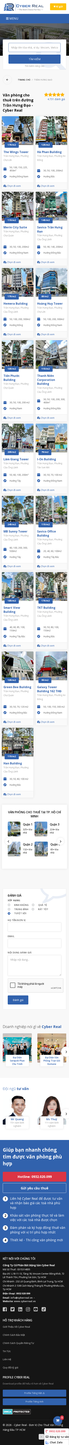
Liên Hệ (7, 1359)
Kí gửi (59, 6)
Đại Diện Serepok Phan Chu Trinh (17, 1060)
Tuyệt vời (20, 913)
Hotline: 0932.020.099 (34, 1176)
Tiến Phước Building (11, 378)
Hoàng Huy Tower (50, 304)
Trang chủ (24, 79)
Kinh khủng (21, 905)
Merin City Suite (15, 227)
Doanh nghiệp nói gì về (32, 1026)
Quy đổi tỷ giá (10, 1367)
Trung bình (21, 909)
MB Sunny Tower (15, 531)
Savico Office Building (46, 534)
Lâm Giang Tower (16, 459)
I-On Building (46, 459)
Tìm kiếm (34, 59)
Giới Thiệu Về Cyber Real (16, 1326)
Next (60, 841)
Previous (8, 841)
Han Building (12, 763)
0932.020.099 (57, 1431)
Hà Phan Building (49, 152)
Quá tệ (42, 905)
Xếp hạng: (14, 900)
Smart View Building (11, 610)
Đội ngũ (16, 1088)
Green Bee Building (17, 687)
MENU (13, 18)
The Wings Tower (16, 152)
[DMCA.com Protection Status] (17, 1411)
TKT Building (46, 608)
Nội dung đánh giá (19, 952)
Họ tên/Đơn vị (17, 920)
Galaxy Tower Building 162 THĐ (49, 689)
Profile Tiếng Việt (33, 1393)
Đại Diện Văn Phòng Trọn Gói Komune (51, 1060)
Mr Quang (17, 1119)
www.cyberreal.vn (25, 1301)
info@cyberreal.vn (21, 1297)
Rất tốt (43, 909)
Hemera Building (15, 304)
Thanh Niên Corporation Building (46, 380)
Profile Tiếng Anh (34, 1401)
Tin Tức (7, 1351)
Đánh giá (18, 1000)
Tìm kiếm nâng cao (34, 66)
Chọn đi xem (13, 185)
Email (11, 936)
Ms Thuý (51, 1119)
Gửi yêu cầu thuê (34, 1188)
